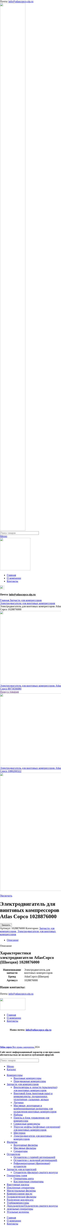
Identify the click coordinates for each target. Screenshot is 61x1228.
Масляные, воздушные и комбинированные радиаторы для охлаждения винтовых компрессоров (35, 1108)
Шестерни (19, 1132)
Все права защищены (17, 1047)
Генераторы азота (24, 1178)
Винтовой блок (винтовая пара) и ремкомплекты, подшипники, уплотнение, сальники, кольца (33, 1096)
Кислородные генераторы (29, 1181)
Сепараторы (21, 1151)
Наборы (18, 1114)
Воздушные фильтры (26, 1145)
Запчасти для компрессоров (26, 600)
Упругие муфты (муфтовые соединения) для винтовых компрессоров (37, 1128)
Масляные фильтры (25, 1148)
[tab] (34, 940)
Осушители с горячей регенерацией (34, 1157)
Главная (5, 600)
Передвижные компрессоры (30, 1081)
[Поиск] (57, 533)
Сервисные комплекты (27, 1123)
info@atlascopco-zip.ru (20, 1)
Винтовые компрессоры (27, 1078)
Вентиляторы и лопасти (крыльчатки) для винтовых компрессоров (35, 1089)
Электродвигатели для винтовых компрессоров (27, 603)
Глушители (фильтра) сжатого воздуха (36, 1172)
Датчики (19, 1102)
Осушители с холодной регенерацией (35, 1160)
